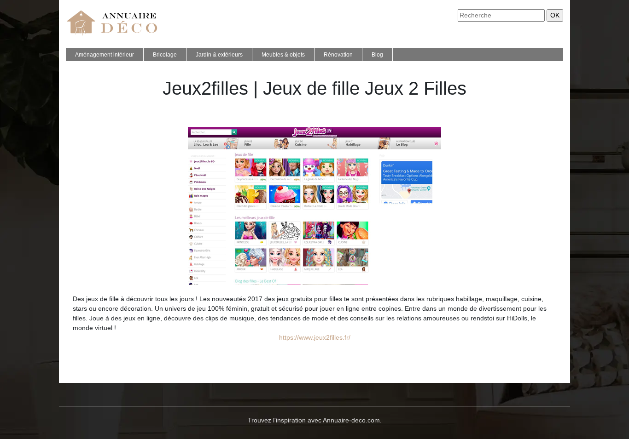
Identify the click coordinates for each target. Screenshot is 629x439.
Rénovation (338, 54)
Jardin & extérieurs (219, 54)
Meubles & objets (283, 54)
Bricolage (165, 54)
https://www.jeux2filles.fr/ (314, 337)
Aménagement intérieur (104, 54)
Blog (377, 54)
